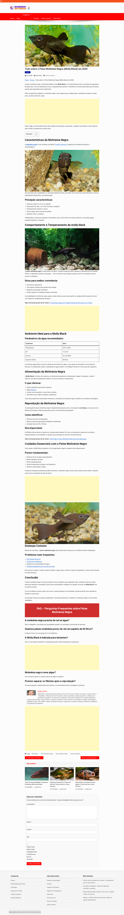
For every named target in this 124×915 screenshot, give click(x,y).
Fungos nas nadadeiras (34, 561)
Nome (29, 822)
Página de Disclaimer (53, 887)
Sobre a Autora (46, 18)
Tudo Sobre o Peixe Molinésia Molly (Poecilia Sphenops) (68, 439)
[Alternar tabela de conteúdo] (35, 134)
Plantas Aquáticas (16, 897)
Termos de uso (51, 897)
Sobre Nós (57, 18)
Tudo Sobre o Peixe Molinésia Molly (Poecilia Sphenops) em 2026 (35, 758)
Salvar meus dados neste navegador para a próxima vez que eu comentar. (32, 853)
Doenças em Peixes (16, 891)
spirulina (33, 390)
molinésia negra (31, 144)
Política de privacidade (53, 880)
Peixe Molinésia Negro (62, 753)
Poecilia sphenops (61, 144)
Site (28, 837)
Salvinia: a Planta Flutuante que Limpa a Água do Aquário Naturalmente (97, 899)
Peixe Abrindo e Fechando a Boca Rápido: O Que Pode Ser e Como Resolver (85, 784)
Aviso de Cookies (52, 901)
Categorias (26, 15)
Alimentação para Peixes (18, 884)
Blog (18, 18)
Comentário (31, 804)
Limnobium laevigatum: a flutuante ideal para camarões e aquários (96, 887)
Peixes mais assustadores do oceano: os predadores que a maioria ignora (98, 881)
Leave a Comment (50, 75)
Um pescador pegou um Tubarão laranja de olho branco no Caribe (71, 303)
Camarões (14, 887)
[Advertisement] (62, 111)
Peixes (27, 72)
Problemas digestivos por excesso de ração (41, 566)
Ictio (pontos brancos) (33, 559)
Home (12, 18)
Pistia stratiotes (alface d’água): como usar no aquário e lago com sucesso (98, 893)
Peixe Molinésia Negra (47, 753)
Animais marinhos (16, 894)
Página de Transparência (54, 891)
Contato (36, 18)
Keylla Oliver (38, 75)
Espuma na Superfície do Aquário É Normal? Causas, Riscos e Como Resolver (60, 784)
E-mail (29, 829)
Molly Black (35, 753)
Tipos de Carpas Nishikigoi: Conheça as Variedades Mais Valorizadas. (36, 783)
